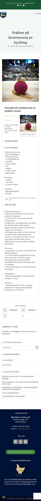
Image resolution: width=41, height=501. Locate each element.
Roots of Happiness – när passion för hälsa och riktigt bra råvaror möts (20, 383)
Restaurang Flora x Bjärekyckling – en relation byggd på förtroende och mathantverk (20, 388)
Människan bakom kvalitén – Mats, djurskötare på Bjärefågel (17, 377)
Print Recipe (28, 134)
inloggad (16, 331)
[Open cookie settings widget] (3, 497)
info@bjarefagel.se (23, 429)
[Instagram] (20, 442)
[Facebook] (15, 442)
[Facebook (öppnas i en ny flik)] (18, 6)
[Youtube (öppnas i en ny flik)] (23, 6)
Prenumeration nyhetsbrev (20, 452)
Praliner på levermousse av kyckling (22, 46)
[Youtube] (25, 442)
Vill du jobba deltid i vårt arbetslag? (13, 396)
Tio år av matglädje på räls (10, 393)
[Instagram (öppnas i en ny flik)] (20, 6)
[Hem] (8, 46)
